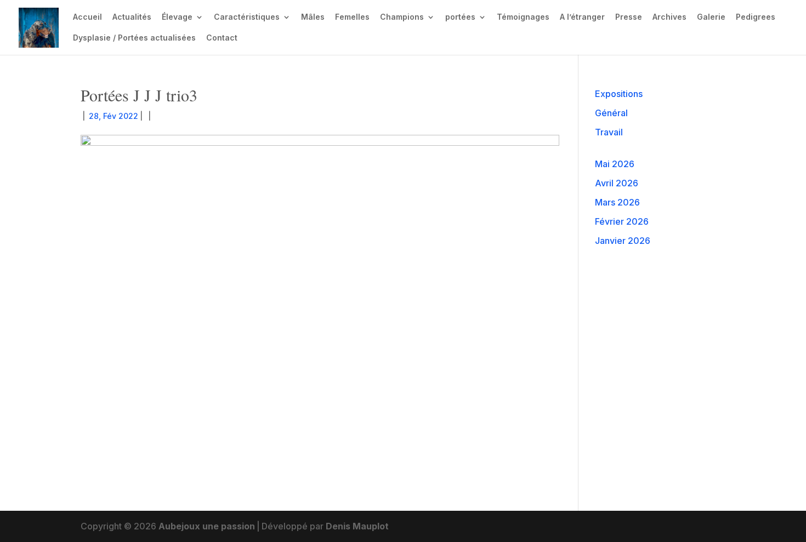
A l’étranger (582, 17)
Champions (402, 17)
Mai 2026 (614, 163)
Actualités (131, 17)
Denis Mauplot (357, 526)
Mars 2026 (617, 202)
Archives (669, 17)
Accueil (87, 17)
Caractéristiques (247, 17)
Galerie (711, 17)
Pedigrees (755, 17)
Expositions (619, 93)
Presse (628, 17)
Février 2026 (622, 221)
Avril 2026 (616, 183)
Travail (609, 132)
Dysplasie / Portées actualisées (134, 38)
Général (611, 112)
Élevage (177, 17)
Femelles (352, 17)
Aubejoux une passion (206, 526)
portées (460, 17)
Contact (221, 38)
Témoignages (523, 17)
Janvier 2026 (622, 240)
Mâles (313, 17)
